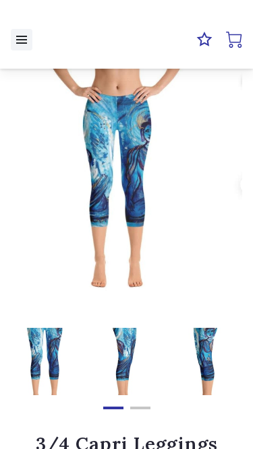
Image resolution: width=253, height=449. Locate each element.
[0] (234, 40)
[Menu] (21, 39)
